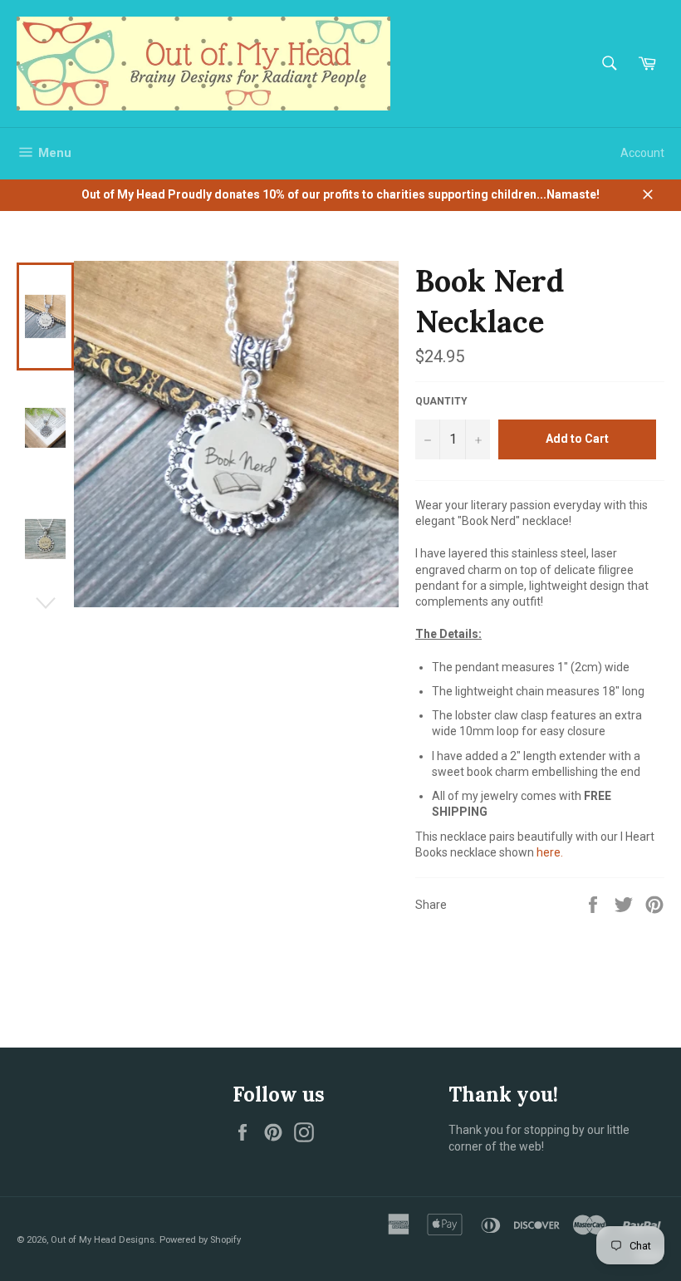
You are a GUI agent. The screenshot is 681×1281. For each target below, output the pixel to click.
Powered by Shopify (200, 1239)
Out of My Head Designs (102, 1239)
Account (642, 153)
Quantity (441, 401)
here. (549, 852)
